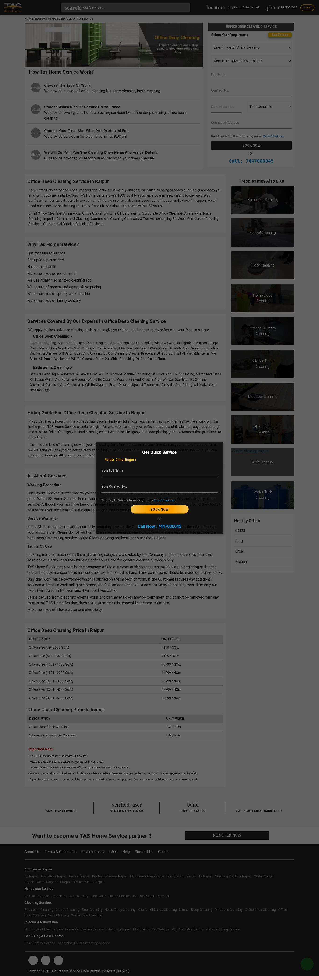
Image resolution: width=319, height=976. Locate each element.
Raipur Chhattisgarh (120, 460)
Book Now (159, 509)
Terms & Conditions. (164, 500)
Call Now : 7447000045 (159, 526)
